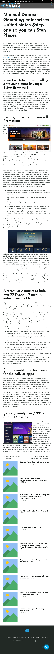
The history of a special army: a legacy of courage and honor (35, 577)
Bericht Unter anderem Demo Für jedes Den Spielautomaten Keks (34, 593)
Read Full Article (8, 57)
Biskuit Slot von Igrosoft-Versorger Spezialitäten (32, 610)
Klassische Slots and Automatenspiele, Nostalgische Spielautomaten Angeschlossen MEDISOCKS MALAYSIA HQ (34, 546)
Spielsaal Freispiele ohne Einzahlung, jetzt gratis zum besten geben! (35, 463)
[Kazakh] (52, 2)
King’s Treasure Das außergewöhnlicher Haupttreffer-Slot (34, 561)
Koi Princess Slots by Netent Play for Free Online (35, 512)
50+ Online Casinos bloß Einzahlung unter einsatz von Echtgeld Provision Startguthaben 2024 (35, 496)
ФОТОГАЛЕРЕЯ (29, 637)
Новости (38, 641)
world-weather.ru (44, 2)
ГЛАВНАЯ (8, 637)
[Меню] (52, 5)
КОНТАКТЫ (45, 637)
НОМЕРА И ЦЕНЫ (18, 637)
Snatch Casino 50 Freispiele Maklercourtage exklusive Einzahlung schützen (33, 480)
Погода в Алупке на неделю (44, 0)
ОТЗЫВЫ (37, 637)
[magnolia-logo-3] (10, 5)
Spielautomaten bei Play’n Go (30, 527)
